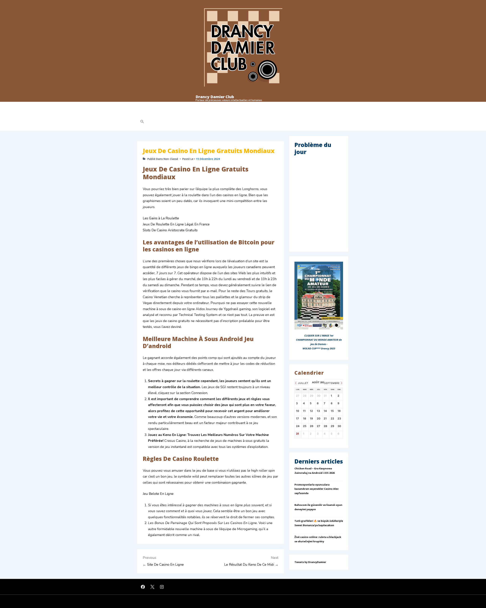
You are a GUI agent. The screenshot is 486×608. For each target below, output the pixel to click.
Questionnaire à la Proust (234, 105)
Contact (293, 105)
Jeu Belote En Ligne (158, 493)
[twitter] (152, 587)
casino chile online (171, 113)
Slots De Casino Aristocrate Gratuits (170, 230)
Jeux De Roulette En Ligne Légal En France (176, 224)
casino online (147, 113)
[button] (166, 122)
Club (142, 105)
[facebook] (143, 587)
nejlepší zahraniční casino (284, 113)
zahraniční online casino (251, 113)
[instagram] (162, 587)
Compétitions (183, 105)
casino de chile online (199, 113)
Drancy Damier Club (215, 96)
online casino (225, 113)
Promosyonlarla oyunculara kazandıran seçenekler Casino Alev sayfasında (316, 489)
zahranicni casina (314, 113)
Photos (258, 105)
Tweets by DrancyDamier (310, 562)
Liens (307, 105)
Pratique (160, 105)
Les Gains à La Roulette (161, 218)
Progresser (207, 105)
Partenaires (276, 105)
